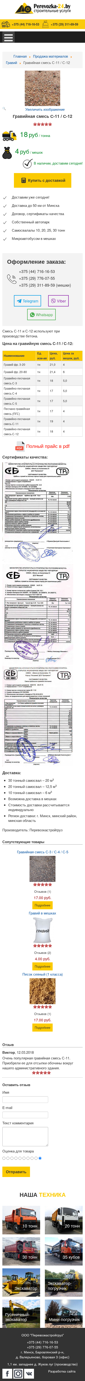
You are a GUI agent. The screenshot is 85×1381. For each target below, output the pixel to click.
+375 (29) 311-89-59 (64, 24)
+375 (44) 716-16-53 (25, 24)
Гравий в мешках (42, 912)
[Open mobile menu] (8, 37)
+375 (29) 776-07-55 (37, 278)
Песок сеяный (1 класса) (42, 974)
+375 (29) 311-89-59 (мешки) (45, 285)
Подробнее (42, 905)
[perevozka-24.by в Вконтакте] (29, 1374)
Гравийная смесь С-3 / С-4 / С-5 (42, 851)
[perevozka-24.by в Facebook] (7, 1374)
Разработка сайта (62, 1371)
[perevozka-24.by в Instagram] (18, 1374)
